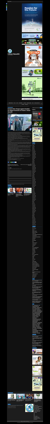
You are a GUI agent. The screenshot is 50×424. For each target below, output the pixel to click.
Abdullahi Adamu (36, 305)
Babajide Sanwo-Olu (39, 307)
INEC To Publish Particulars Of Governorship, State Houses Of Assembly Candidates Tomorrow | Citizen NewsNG (37, 287)
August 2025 (33, 158)
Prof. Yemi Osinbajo (39, 328)
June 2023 (33, 188)
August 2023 (33, 186)
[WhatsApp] (6, 5)
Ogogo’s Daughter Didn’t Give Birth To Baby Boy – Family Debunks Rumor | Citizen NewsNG (37, 293)
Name (8, 177)
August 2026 (33, 144)
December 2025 (34, 153)
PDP (33, 328)
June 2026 (33, 146)
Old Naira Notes (34, 327)
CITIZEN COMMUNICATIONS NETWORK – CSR (37, 234)
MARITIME (33, 253)
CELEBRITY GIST (34, 233)
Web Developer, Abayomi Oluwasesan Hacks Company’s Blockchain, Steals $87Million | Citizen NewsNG (13, 165)
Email (8, 179)
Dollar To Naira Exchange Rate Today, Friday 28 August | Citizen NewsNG (12, 396)
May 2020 (33, 215)
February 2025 (33, 165)
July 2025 (33, 159)
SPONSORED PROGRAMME (35, 269)
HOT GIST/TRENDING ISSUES (35, 247)
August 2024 (33, 172)
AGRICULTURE (33, 227)
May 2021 (33, 201)
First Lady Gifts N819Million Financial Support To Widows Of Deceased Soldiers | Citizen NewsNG (37, 283)
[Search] (41, 103)
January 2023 (33, 194)
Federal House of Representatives (36, 313)
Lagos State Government (35, 320)
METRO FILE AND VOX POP (35, 254)
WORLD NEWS (26, 104)
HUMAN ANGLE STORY (34, 248)
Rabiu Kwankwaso (35, 329)
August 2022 (33, 200)
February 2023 (33, 193)
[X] (6, 4)
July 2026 (33, 145)
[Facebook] (6, 3)
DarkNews (29, 422)
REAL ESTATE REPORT (34, 262)
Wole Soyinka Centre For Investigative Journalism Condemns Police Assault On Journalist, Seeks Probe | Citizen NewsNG (19, 190)
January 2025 (33, 166)
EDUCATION (33, 239)
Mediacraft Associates (35, 321)
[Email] (6, 7)
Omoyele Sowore (39, 327)
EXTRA (33, 241)
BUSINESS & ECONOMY (34, 232)
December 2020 (34, 207)
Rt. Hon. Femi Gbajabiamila (35, 330)
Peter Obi (35, 328)
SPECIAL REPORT (34, 268)
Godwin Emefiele (38, 314)
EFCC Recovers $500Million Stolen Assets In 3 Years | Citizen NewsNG (11, 190)
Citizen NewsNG (14, 54)
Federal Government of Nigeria (37, 312)
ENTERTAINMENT (34, 240)
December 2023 (34, 181)
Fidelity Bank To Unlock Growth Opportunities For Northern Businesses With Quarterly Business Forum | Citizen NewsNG (37, 297)
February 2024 (33, 179)
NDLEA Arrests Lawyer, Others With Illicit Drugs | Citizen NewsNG (26, 165)
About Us (22, 421)
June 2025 (33, 160)
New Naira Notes (40, 322)
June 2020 (33, 214)
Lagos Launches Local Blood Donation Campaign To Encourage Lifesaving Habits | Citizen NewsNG (37, 290)
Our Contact (24, 421)
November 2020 (34, 208)
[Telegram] (6, 8)
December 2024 (34, 167)
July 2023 (33, 187)
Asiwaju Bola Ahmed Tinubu (36, 306)
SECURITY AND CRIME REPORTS (10, 107)
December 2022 (34, 195)
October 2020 (33, 209)
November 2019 (34, 222)
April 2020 (33, 216)
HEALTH (33, 246)
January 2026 (33, 152)
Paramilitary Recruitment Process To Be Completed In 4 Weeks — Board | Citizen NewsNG (28, 190)
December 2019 (34, 221)
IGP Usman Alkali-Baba (35, 315)
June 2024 (33, 174)
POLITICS (33, 260)
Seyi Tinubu (40, 330)
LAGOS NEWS (23, 104)
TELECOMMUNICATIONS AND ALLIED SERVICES (36, 272)
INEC (39, 315)
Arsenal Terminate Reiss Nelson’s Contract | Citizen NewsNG (29, 396)
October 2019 (33, 223)
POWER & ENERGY (34, 261)
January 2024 (33, 180)
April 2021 (33, 202)
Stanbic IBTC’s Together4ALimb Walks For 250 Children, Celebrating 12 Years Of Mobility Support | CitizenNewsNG (36, 302)
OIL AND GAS (33, 255)
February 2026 (33, 151)
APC (39, 305)
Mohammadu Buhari (35, 322)
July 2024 (33, 173)
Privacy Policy (27, 421)
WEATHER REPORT (34, 276)
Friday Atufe (34, 314)
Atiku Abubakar (34, 307)
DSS (33, 312)
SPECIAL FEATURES (34, 267)
